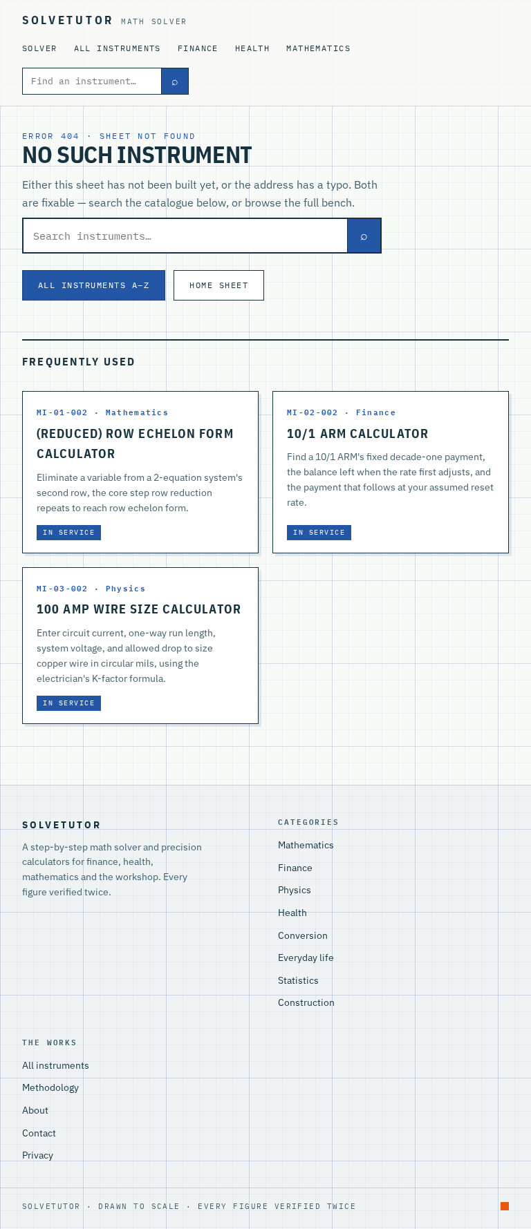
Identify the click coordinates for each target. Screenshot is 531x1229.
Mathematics (318, 48)
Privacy (37, 1155)
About (35, 1110)
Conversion (303, 935)
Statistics (298, 980)
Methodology (50, 1087)
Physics (294, 890)
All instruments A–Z (93, 284)
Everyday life (306, 957)
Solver (39, 48)
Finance (198, 48)
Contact (39, 1133)
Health (252, 48)
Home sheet (218, 284)
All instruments (117, 48)
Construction (306, 1002)
